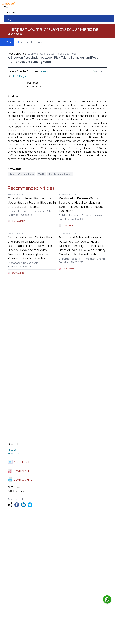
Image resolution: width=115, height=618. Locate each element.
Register (11, 12)
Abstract (12, 449)
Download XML (23, 479)
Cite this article (23, 462)
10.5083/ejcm (20, 76)
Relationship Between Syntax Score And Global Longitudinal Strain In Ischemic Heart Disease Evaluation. (81, 204)
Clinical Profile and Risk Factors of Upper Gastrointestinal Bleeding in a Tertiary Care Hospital (32, 202)
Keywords (13, 453)
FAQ (6, 7)
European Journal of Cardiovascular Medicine (53, 29)
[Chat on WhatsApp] (107, 599)
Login (10, 19)
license (43, 71)
